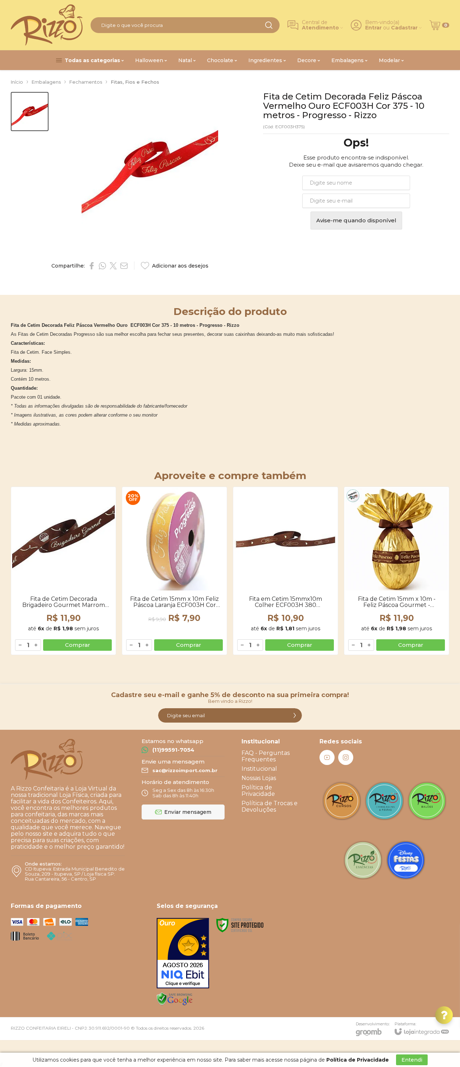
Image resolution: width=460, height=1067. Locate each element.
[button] (30, 111)
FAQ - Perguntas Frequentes (266, 756)
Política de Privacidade (258, 790)
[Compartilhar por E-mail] (124, 265)
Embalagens (46, 82)
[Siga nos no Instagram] (345, 757)
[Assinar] (295, 715)
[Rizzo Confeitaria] (47, 25)
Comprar (77, 644)
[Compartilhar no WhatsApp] (102, 265)
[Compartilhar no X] (113, 265)
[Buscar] (268, 25)
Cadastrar (404, 28)
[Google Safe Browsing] (175, 998)
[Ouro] (183, 953)
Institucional (259, 768)
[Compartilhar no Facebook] (91, 265)
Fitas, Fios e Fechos (135, 82)
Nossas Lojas (259, 778)
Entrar (373, 28)
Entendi (411, 1060)
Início (17, 82)
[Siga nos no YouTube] (327, 757)
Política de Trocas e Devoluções (270, 806)
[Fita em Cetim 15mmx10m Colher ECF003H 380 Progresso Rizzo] (285, 571)
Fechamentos (85, 82)
